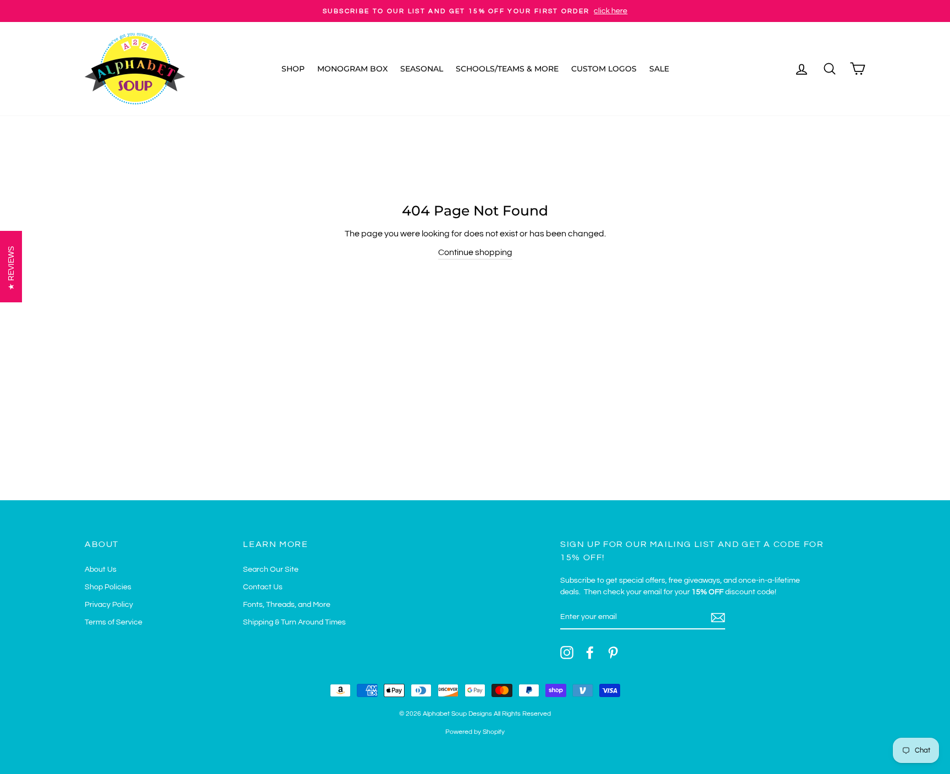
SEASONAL (421, 69)
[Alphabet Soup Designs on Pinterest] (613, 652)
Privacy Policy (109, 605)
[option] (475, 10)
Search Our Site (271, 569)
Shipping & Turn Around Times (294, 622)
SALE (659, 69)
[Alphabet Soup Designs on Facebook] (589, 652)
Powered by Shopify (475, 732)
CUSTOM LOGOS (604, 69)
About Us (101, 569)
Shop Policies (108, 587)
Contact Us (263, 587)
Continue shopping (475, 252)
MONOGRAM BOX (352, 69)
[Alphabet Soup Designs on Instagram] (566, 652)
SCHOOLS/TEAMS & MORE (507, 69)
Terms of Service (113, 622)
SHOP (293, 69)
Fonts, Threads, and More (286, 605)
